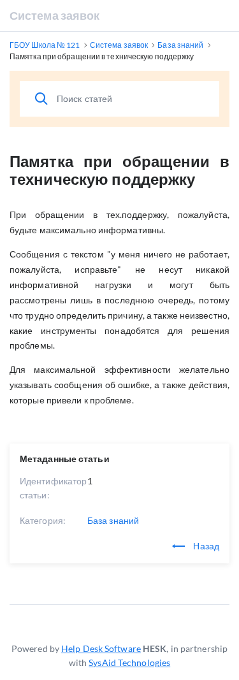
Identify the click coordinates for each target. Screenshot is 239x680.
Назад (205, 545)
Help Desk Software (101, 648)
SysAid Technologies (129, 662)
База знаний (113, 520)
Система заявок (54, 15)
